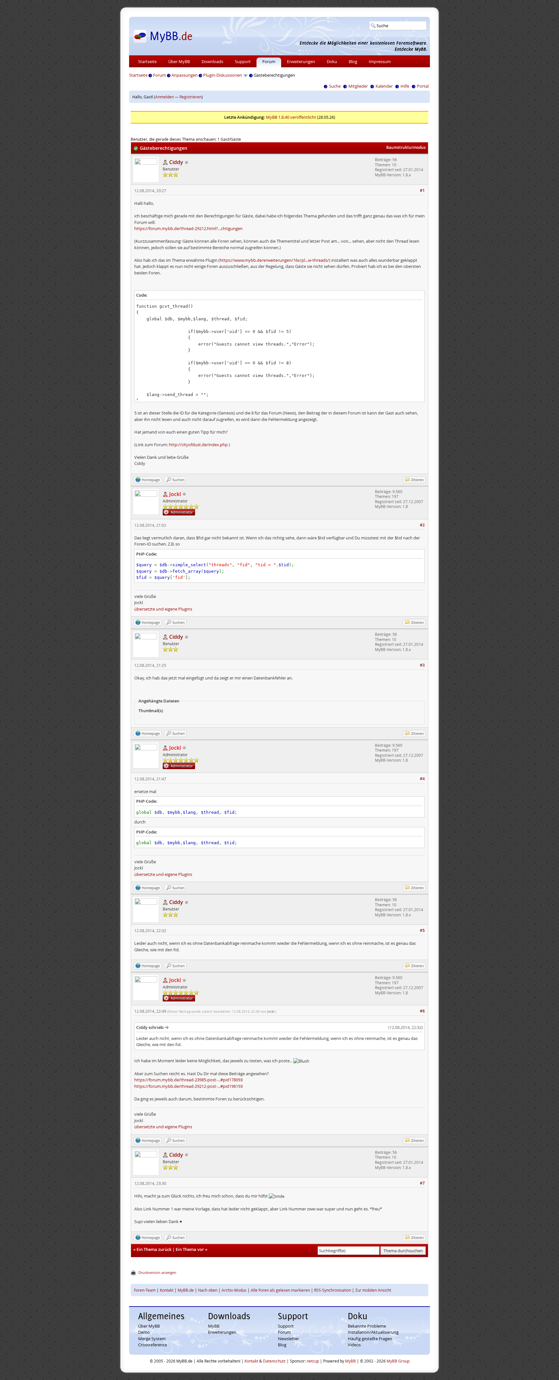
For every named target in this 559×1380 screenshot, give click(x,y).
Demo (144, 1332)
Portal (423, 86)
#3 (422, 665)
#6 (422, 1011)
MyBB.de (186, 1290)
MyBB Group (398, 1360)
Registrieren (191, 96)
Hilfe (404, 86)
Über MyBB (179, 61)
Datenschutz (274, 1360)
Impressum (380, 61)
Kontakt (166, 1290)
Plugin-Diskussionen (222, 75)
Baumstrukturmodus (406, 147)
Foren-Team (145, 1290)
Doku (332, 61)
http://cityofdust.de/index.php (198, 444)
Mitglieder (358, 86)
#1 (422, 190)
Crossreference (152, 1345)
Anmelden (164, 96)
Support (243, 61)
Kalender (384, 86)
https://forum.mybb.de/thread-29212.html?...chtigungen (188, 228)
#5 (422, 930)
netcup (313, 1360)
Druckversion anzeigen (157, 1272)
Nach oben (207, 1290)
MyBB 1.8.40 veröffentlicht (291, 117)
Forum (268, 61)
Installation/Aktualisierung (373, 1332)
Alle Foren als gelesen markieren (280, 1290)
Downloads (212, 61)
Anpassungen (184, 75)
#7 (422, 1183)
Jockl (270, 1012)
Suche (335, 86)
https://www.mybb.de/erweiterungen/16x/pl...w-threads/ (274, 260)
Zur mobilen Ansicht (373, 1290)
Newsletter (288, 1338)
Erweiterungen (301, 61)
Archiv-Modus (234, 1290)
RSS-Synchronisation (332, 1290)
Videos (354, 1345)
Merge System (152, 1338)
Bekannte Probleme (367, 1326)
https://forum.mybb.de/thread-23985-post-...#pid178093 (188, 1080)
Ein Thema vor (190, 1249)
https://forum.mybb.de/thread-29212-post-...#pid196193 (188, 1086)
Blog (353, 61)
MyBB (213, 1326)
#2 (422, 525)
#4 (422, 778)
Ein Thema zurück (154, 1249)
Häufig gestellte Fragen (370, 1338)
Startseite (147, 61)
